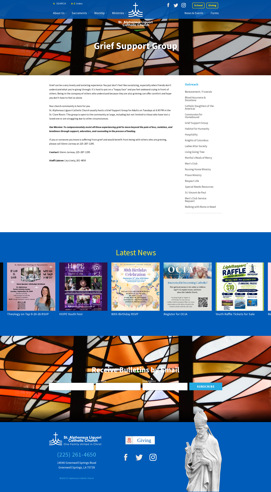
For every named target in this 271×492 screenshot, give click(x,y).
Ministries (118, 13)
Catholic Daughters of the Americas (199, 107)
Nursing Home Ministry (198, 169)
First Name (54, 381)
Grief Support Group (196, 123)
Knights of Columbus (196, 140)
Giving (212, 5)
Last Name (101, 381)
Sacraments (79, 13)
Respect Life (192, 181)
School (198, 5)
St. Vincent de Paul (195, 192)
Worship (99, 13)
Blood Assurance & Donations (195, 99)
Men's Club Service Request (195, 200)
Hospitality (191, 134)
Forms (215, 13)
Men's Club (191, 163)
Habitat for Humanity (197, 128)
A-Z (77, 3)
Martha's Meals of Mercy (198, 157)
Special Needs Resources (199, 186)
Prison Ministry (193, 175)
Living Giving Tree (195, 152)
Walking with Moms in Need (200, 207)
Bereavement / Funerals (198, 91)
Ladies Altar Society (196, 146)
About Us (58, 13)
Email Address (149, 381)
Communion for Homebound (193, 116)
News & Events (193, 13)
